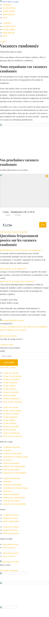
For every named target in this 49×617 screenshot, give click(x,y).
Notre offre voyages (8, 367)
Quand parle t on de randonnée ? (13, 268)
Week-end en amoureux (12, 401)
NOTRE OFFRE (9, 11)
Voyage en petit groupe (12, 376)
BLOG (5, 17)
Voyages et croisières (11, 379)
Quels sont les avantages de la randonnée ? (17, 281)
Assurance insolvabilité (12, 453)
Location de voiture (11, 515)
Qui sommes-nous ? (11, 544)
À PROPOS (7, 5)
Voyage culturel (9, 385)
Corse (7, 215)
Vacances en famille (11, 392)
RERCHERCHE (9, 14)
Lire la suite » (21, 330)
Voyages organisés (10, 382)
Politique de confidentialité (14, 466)
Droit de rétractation (11, 469)
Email (2, 351)
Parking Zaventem (10, 518)
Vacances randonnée (11, 398)
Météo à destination (11, 521)
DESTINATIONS (9, 8)
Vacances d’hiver (9, 389)
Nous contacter (9, 547)
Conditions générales (11, 447)
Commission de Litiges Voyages (15, 456)
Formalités (7, 450)
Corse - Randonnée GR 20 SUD (19, 211)
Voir (42, 224)
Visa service (7, 460)
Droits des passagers (11, 463)
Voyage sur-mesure (10, 373)
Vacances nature (9, 395)
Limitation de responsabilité (14, 473)
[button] (24, 250)
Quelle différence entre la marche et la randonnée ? (21, 250)
